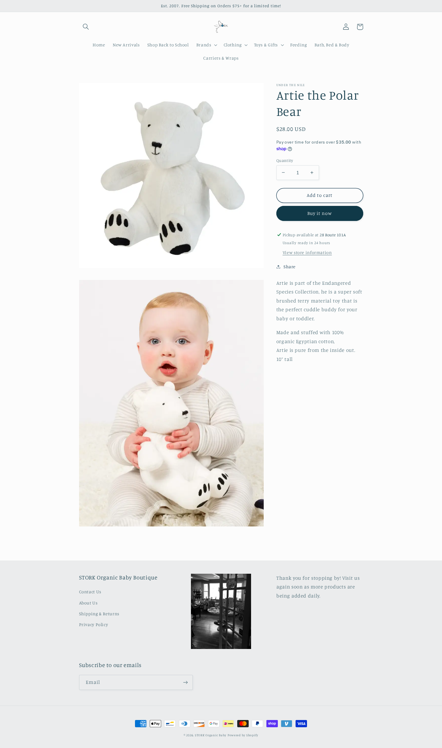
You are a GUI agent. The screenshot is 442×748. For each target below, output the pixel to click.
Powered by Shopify (243, 735)
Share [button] (290, 266)
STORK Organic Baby (210, 735)
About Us (88, 602)
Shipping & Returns (99, 613)
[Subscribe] (185, 682)
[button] (86, 27)
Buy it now (319, 213)
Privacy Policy (93, 624)
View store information (307, 252)
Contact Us (90, 591)
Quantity (284, 160)
